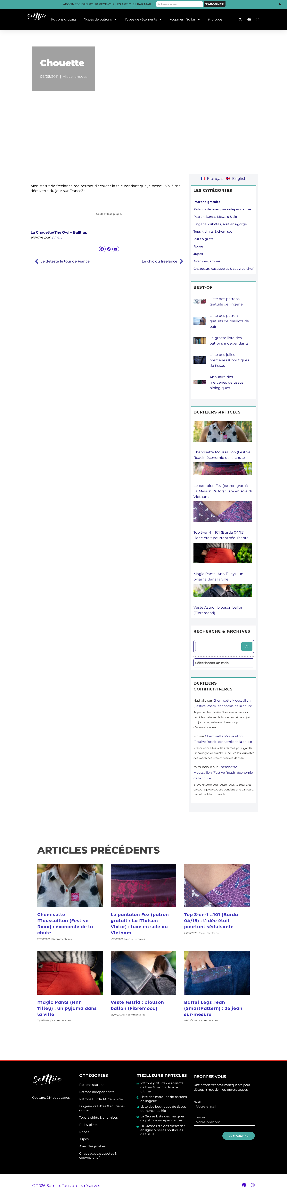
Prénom (199, 1117)
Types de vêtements (141, 19)
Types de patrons (98, 19)
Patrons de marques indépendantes (222, 209)
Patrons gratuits (64, 19)
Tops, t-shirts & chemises (212, 231)
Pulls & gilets (203, 239)
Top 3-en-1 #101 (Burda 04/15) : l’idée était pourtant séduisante (211, 920)
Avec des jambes (206, 261)
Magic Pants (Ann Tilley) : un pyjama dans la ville (67, 1008)
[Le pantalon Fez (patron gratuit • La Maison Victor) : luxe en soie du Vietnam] (222, 472)
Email (197, 1102)
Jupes (198, 254)
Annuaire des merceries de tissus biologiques (226, 382)
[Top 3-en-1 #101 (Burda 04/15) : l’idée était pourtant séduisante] (222, 515)
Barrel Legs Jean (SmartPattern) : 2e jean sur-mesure (213, 1008)
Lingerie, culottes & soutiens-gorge (102, 1108)
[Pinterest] (244, 1185)
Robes (198, 246)
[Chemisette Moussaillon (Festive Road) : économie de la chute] (222, 435)
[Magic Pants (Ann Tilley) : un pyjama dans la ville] (222, 557)
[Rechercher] (246, 646)
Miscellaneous (74, 76)
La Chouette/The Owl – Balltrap (59, 232)
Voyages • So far (182, 19)
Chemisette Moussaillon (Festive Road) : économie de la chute (223, 772)
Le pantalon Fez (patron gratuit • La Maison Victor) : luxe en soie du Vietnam (223, 491)
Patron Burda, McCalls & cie (215, 217)
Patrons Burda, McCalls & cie (101, 1099)
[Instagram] (252, 1185)
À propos (215, 19)
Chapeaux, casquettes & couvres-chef (223, 269)
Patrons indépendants (96, 1092)
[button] (240, 20)
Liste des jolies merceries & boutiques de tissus (229, 360)
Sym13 (56, 237)
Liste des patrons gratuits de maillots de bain (229, 321)
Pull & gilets (88, 1125)
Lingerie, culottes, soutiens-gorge (220, 224)
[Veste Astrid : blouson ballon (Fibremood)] (222, 594)
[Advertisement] (143, 140)
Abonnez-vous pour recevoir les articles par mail (107, 4)
